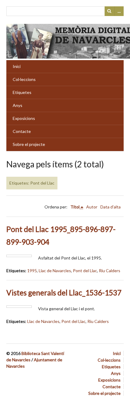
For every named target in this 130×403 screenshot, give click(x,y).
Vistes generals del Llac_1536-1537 (64, 292)
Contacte (22, 131)
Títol (75, 206)
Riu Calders (109, 270)
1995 (32, 270)
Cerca (109, 11)
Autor (91, 206)
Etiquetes (22, 92)
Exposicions (24, 118)
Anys (17, 105)
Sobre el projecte (29, 144)
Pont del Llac (85, 270)
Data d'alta (110, 206)
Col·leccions (24, 79)
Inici (17, 66)
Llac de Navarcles (55, 270)
